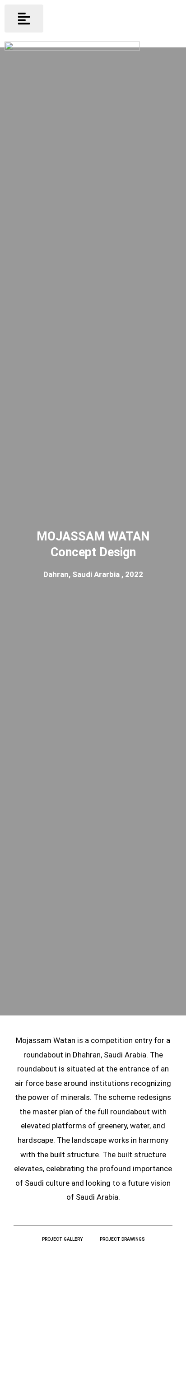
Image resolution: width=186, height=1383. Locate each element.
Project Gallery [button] (62, 1239)
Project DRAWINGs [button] (122, 1239)
